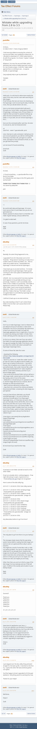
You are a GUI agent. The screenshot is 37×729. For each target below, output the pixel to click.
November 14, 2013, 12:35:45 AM (11, 167)
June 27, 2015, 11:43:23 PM (9, 317)
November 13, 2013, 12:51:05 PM (11, 91)
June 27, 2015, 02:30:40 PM (9, 245)
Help (11, 725)
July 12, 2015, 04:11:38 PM (9, 589)
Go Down (4, 35)
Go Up (3, 713)
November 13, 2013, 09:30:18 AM (11, 43)
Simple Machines (23, 727)
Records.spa (13, 479)
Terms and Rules (17, 725)
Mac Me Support (21, 158)
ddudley (6, 242)
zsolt (5, 89)
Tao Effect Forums (10, 6)
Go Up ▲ (25, 725)
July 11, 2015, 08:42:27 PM (9, 466)
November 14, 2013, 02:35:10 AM (11, 201)
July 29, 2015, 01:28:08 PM (9, 660)
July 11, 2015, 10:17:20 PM (9, 531)
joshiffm (6, 40)
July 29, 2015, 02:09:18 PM (9, 690)
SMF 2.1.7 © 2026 (14, 727)
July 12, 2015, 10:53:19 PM (9, 621)
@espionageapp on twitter (14, 156)
